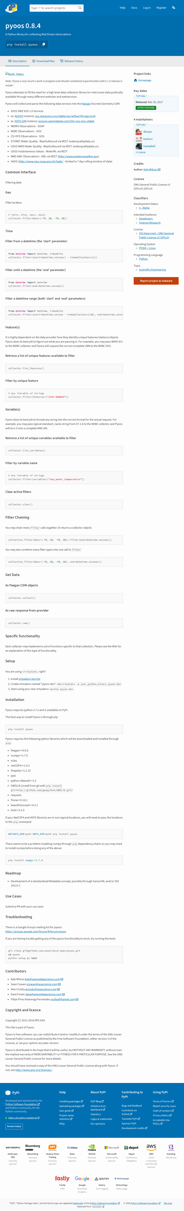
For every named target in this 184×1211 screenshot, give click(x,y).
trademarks (78, 1203)
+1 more (141, 152)
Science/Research (150, 223)
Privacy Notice (161, 1115)
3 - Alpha (144, 208)
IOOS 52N (20, 121)
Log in (147, 8)
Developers (146, 219)
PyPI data (140, 96)
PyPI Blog (96, 1101)
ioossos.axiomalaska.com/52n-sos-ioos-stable (66, 121)
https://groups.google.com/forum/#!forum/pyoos (35, 932)
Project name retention (66, 1117)
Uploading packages (70, 1106)
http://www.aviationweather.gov (78, 156)
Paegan (86, 104)
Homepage (144, 80)
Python (143, 259)
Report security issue (164, 1106)
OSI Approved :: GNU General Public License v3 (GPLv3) (156, 235)
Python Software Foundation (21, 1104)
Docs (134, 8)
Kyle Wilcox (150, 170)
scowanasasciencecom (41, 984)
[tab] (17, 61)
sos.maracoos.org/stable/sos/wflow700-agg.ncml (65, 116)
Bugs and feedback (132, 1106)
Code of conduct (162, 1111)
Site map (168, 1203)
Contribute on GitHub (129, 1112)
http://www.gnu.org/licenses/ (33, 1070)
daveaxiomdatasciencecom (43, 994)
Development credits (133, 1128)
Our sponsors (98, 1124)
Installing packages (69, 1101)
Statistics (96, 1114)
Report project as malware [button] (156, 281)
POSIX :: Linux (147, 248)
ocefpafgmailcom (63, 999)
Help (122, 8)
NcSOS (19, 116)
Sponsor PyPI (129, 1123)
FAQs (62, 1124)
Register (161, 8)
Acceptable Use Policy (161, 1122)
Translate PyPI (129, 1119)
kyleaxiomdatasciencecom (42, 979)
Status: (22, 1117)
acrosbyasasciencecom (40, 989)
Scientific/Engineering (152, 270)
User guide (65, 1111)
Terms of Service (162, 1101)
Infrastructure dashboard (98, 1108)
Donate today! (14, 1126)
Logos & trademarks (101, 1119)
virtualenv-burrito (29, 679)
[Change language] (174, 7)
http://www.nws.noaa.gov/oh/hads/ (41, 161)
